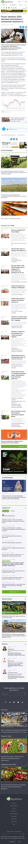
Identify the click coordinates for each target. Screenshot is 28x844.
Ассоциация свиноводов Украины (8, 135)
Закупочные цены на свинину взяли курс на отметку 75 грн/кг (18, 357)
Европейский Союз (14, 348)
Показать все (13, 591)
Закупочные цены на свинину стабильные (18, 286)
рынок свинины (20, 398)
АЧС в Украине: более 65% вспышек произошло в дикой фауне (18, 413)
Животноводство (15, 13)
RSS (14, 824)
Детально (21, 446)
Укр (19, 1)
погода (12, 243)
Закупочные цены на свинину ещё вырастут (18, 249)
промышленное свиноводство (16, 260)
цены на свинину (21, 135)
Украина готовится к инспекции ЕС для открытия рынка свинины (18, 334)
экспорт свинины (19, 327)
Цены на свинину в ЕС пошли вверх (18, 231)
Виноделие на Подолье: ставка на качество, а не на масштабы (13, 617)
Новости (8, 13)
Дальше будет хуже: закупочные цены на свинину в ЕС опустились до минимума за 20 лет (17, 269)
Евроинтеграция (19, 351)
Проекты (14, 811)
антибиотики (13, 399)
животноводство (14, 261)
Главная (3, 13)
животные (13, 402)
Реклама (14, 819)
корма (24, 401)
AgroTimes (20, 55)
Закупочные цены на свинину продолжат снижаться (18, 300)
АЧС (12, 423)
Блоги (20, 4)
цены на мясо (20, 311)
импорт (15, 243)
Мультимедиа (14, 813)
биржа (18, 243)
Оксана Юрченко (14, 398)
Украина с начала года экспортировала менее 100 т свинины (19, 318)
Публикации (13, 805)
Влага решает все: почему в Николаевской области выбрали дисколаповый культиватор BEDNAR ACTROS (14, 636)
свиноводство (20, 294)
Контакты (14, 821)
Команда (14, 816)
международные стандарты (16, 404)
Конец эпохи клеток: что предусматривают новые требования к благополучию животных (18, 375)
